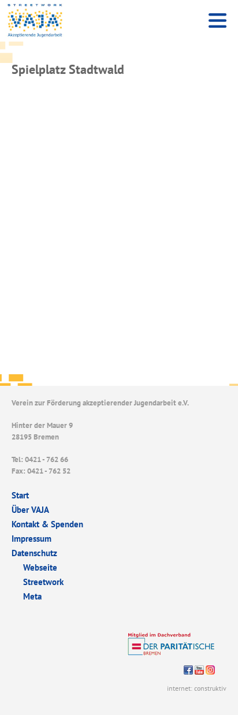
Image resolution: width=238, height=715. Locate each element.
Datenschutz (34, 553)
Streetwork (43, 581)
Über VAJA (30, 509)
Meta (32, 596)
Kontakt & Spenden (47, 524)
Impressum (31, 538)
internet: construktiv (196, 688)
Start (20, 495)
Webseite (40, 567)
